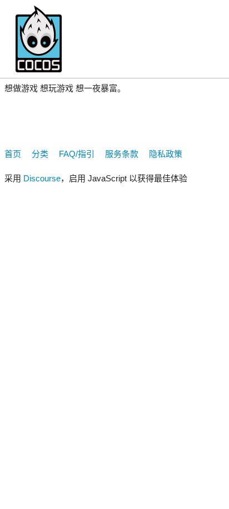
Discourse (42, 178)
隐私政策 (165, 154)
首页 (12, 154)
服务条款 (121, 154)
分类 (40, 154)
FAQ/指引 (76, 154)
